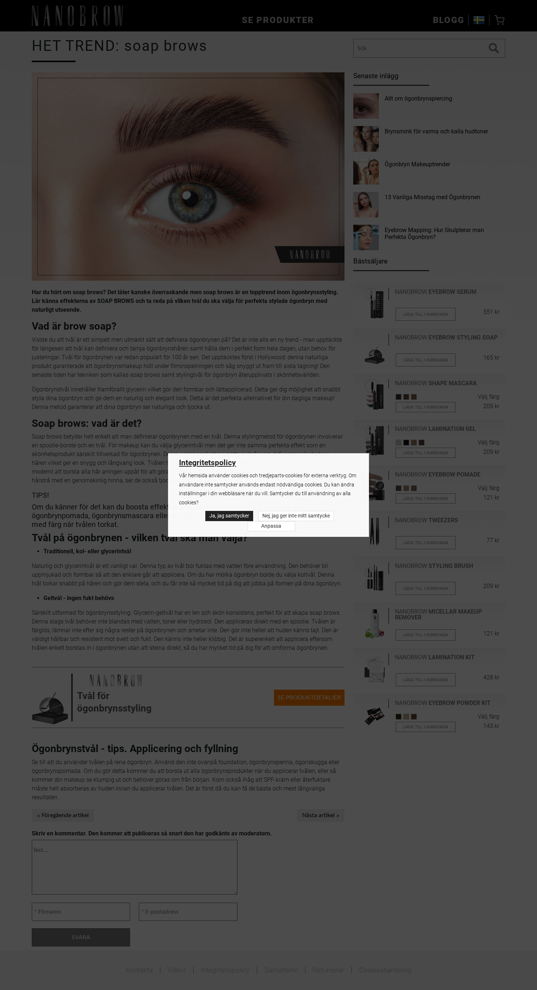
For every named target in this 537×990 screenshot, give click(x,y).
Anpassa (271, 526)
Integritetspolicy (207, 462)
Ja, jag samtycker (229, 516)
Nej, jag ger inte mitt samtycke (296, 516)
